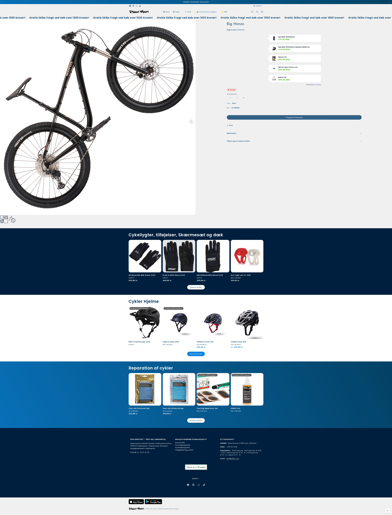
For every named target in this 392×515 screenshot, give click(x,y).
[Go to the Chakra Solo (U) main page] (247, 322)
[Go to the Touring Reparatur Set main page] (213, 389)
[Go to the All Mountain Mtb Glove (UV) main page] (145, 256)
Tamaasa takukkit (196, 287)
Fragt (228, 30)
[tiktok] (140, 6)
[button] (257, 12)
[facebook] (130, 6)
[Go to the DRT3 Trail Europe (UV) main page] (145, 322)
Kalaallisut (258, 6)
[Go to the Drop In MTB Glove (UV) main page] (179, 256)
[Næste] (390, 2)
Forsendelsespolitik (182, 447)
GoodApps (318, 85)
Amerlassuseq (231, 94)
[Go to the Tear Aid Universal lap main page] (145, 389)
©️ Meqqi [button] (176, 12)
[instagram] (133, 6)
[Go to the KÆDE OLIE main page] (247, 389)
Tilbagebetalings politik (184, 450)
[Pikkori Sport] (139, 11)
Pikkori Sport (153, 509)
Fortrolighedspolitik (182, 445)
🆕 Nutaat (166, 12)
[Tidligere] (2, 2)
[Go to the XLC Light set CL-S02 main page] (247, 256)
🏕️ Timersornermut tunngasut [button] (206, 12)
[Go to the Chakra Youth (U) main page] (213, 322)
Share (231, 125)
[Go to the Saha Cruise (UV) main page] (179, 322)
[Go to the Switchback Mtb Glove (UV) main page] (213, 256)
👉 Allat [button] (224, 12)
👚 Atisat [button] (188, 12)
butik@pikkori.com (232, 459)
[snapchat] (136, 6)
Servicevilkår (180, 442)
